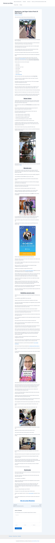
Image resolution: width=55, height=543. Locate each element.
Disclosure (28, 1)
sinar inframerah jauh (22, 58)
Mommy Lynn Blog (8, 3)
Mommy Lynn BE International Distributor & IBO (39, 1)
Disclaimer (24, 1)
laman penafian (31, 493)
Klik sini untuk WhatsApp (27, 500)
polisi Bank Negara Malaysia (29, 270)
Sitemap (21, 4)
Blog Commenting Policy (18, 1)
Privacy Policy (16, 4)
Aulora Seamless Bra (19, 74)
